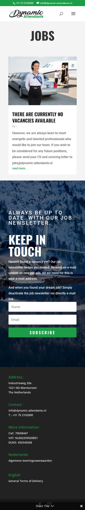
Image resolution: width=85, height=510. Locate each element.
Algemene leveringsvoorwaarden (30, 460)
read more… (19, 168)
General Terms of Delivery (25, 481)
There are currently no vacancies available (37, 117)
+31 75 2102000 (22, 415)
